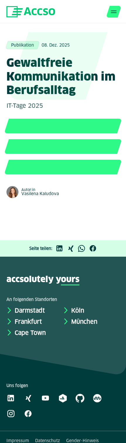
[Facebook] (94, 248)
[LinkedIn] (61, 248)
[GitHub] (80, 398)
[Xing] (72, 248)
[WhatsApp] (83, 248)
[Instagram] (10, 413)
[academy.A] (62, 398)
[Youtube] (45, 398)
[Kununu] (97, 398)
